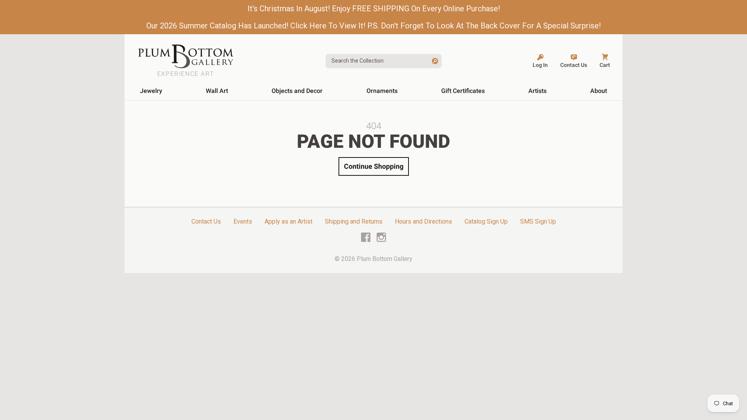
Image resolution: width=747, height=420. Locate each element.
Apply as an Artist (288, 221)
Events (242, 221)
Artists (537, 90)
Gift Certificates (463, 90)
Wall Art (217, 90)
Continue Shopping (373, 166)
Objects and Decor (297, 90)
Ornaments (382, 90)
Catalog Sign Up (486, 221)
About (598, 90)
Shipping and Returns (353, 221)
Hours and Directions (423, 221)
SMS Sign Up (538, 221)
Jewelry (151, 90)
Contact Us (206, 221)
